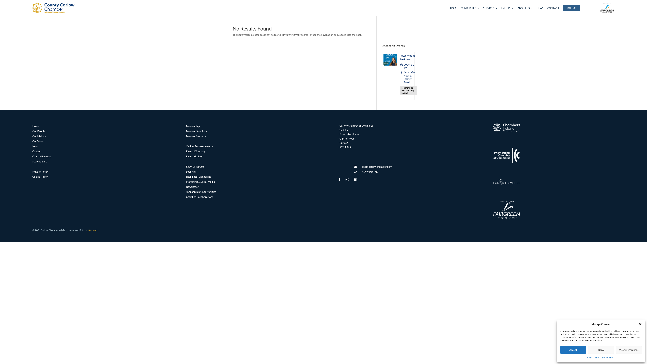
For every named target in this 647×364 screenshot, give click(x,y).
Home (453, 8)
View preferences (629, 349)
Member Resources (197, 136)
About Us (524, 8)
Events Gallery (194, 156)
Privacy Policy (607, 357)
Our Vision (38, 141)
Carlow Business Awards (199, 146)
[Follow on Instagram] (347, 179)
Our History (39, 136)
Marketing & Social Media (200, 181)
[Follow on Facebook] (339, 179)
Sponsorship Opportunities (201, 192)
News (540, 8)
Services (488, 8)
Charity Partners (41, 156)
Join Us (571, 8)
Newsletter (192, 187)
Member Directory (196, 131)
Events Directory (195, 151)
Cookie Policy (593, 357)
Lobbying (191, 171)
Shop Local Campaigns (198, 176)
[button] (640, 324)
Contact (553, 8)
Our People (38, 131)
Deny (601, 349)
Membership (468, 8)
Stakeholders (39, 161)
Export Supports (195, 166)
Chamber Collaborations (199, 197)
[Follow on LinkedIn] (355, 179)
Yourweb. (93, 230)
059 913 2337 (370, 172)
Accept (573, 349)
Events (506, 8)
